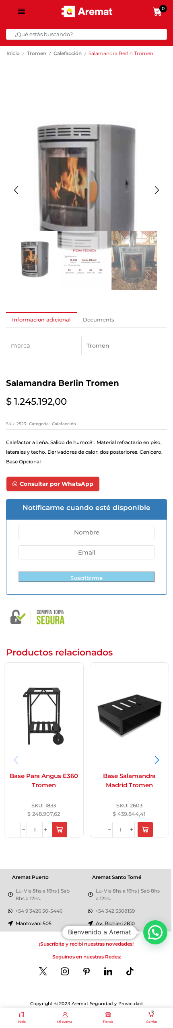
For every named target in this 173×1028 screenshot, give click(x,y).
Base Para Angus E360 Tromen (44, 780)
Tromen (36, 53)
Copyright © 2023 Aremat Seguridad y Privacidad (86, 1003)
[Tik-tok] (130, 971)
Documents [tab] (98, 319)
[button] (16, 190)
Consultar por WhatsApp (56, 483)
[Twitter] (43, 971)
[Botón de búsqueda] (162, 34)
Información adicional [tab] (41, 319)
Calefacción (68, 53)
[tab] (41, 319)
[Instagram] (65, 971)
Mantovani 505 (33, 923)
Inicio (13, 53)
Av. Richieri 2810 (115, 923)
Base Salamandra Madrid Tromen (129, 780)
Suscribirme (86, 578)
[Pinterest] (86, 971)
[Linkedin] (108, 971)
